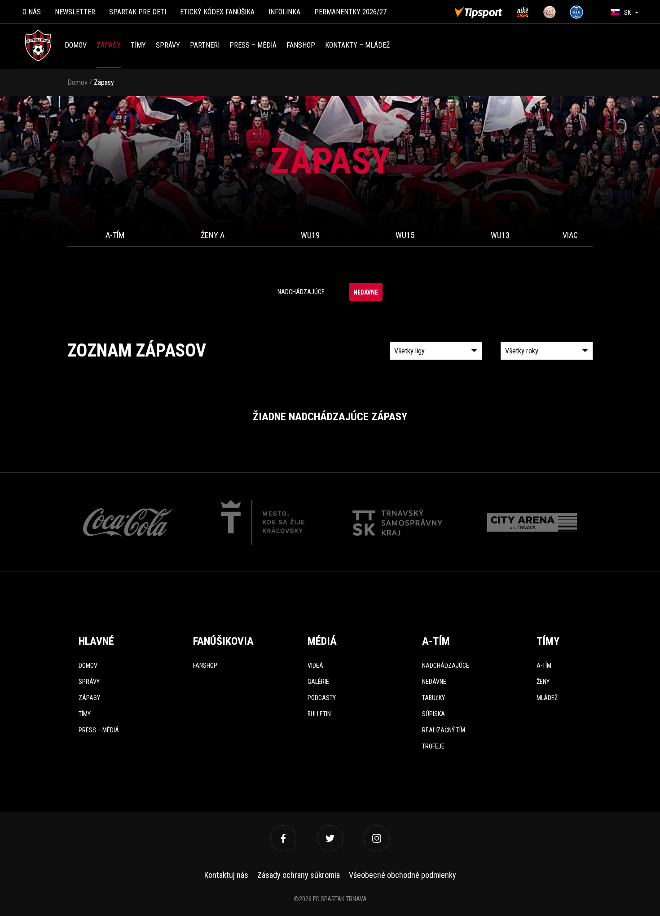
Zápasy (109, 45)
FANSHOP (300, 45)
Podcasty (322, 697)
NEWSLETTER (75, 12)
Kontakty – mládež (357, 45)
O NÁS (31, 12)
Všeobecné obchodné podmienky (402, 875)
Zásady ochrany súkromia (298, 875)
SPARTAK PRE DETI (137, 12)
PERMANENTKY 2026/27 (350, 12)
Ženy (543, 681)
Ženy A (212, 235)
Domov (76, 45)
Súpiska (433, 714)
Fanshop (205, 665)
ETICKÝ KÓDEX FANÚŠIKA (217, 12)
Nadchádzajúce (301, 291)
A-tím (115, 235)
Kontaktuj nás (226, 875)
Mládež (547, 697)
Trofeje (433, 746)
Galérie (318, 681)
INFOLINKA (284, 12)
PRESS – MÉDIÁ (253, 45)
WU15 (405, 235)
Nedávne (365, 292)
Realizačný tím (443, 730)
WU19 (310, 235)
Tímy (138, 45)
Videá (315, 665)
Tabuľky (433, 697)
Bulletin (319, 714)
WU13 (500, 235)
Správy (168, 45)
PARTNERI (205, 45)
